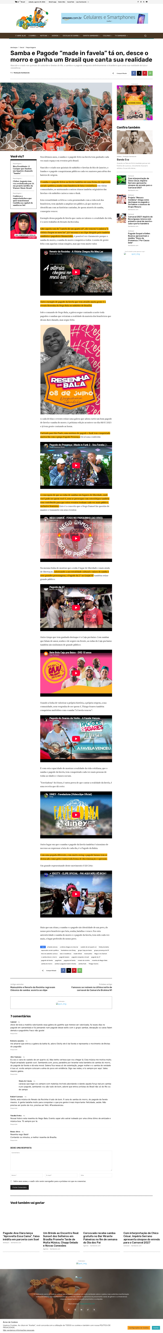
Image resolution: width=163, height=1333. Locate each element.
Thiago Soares (93, 964)
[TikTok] (88, 1309)
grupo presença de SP (101, 950)
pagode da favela (47, 960)
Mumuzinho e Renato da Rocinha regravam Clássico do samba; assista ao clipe (32, 988)
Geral (22, 47)
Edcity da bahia (104, 947)
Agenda (45, 1249)
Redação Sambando (21, 73)
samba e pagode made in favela (65, 964)
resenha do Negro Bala (99, 960)
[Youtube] (146, 1)
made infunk (78, 954)
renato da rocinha (84, 960)
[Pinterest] (144, 73)
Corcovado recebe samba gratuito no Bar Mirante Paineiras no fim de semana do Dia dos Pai (100, 1237)
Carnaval (131, 176)
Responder (13, 1033)
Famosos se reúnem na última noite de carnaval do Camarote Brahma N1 (91, 988)
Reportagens (31, 47)
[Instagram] (140, 1)
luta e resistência (65, 954)
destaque (14, 47)
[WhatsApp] (150, 73)
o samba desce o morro (49, 957)
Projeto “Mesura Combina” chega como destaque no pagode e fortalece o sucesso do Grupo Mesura (139, 202)
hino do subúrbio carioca (49, 954)
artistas (119, 156)
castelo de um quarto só (89, 947)
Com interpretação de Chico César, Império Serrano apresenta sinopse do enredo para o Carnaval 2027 (140, 183)
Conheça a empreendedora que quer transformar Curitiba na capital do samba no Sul (23, 201)
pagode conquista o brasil (80, 957)
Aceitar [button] (156, 1328)
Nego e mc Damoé (101, 954)
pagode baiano (64, 957)
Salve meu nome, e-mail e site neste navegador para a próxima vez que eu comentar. (49, 1181)
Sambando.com (133, 190)
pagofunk (58, 960)
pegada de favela (69, 960)
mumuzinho (88, 954)
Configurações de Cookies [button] (139, 1328)
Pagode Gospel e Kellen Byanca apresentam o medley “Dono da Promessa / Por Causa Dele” (139, 238)
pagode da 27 (95, 957)
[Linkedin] (81, 1309)
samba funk (82, 964)
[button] (145, 36)
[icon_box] (82, 2)
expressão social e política (50, 950)
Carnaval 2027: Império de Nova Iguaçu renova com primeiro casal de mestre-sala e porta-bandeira (140, 220)
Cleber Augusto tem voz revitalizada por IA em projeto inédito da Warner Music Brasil (23, 184)
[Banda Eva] (135, 142)
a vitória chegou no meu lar (69, 947)
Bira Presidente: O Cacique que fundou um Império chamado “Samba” (23, 170)
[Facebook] (138, 1)
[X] (143, 1)
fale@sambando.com (87, 1304)
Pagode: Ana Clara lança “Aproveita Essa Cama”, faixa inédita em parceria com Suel (21, 1236)
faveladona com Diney (68, 950)
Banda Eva (123, 159)
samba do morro (46, 964)
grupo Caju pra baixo (85, 950)
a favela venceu (52, 947)
